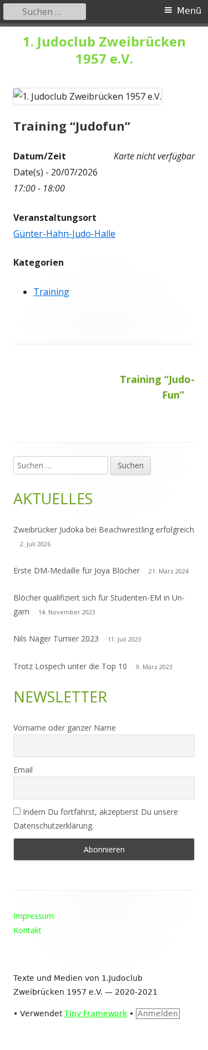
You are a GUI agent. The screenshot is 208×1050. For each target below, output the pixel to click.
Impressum (33, 916)
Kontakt (27, 930)
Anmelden (158, 1013)
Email (23, 769)
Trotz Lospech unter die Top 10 (70, 666)
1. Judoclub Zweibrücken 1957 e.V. (104, 50)
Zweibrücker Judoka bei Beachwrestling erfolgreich (103, 529)
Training (51, 292)
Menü (189, 11)
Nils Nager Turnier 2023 (56, 638)
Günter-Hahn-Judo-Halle (64, 233)
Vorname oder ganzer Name (64, 727)
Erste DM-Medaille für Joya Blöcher (76, 570)
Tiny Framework (95, 1013)
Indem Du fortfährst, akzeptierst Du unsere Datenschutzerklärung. (95, 818)
